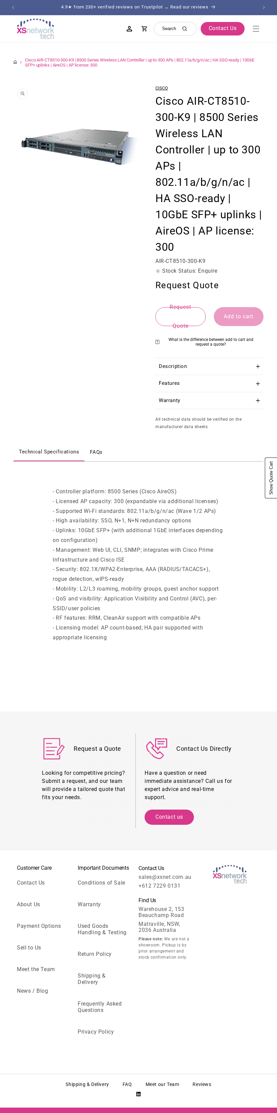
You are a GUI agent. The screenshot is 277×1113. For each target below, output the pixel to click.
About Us (28, 904)
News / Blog (32, 991)
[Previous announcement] (13, 7)
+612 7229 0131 (159, 886)
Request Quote (180, 316)
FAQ (127, 1084)
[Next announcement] (263, 7)
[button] (256, 28)
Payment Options (39, 926)
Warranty (89, 904)
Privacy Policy (96, 1032)
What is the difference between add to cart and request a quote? (211, 342)
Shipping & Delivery (92, 978)
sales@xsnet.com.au (165, 877)
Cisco (161, 88)
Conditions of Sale (101, 883)
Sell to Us (29, 947)
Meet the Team (36, 969)
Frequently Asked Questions (100, 1006)
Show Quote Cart (271, 478)
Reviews (202, 1084)
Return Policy (95, 954)
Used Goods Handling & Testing (102, 929)
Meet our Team (162, 1084)
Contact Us (31, 883)
